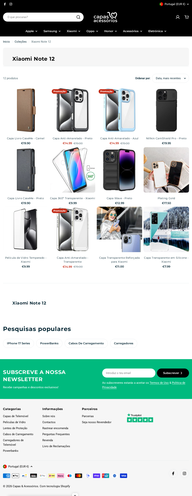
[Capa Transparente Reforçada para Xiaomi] (119, 229)
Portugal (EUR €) (175, 4)
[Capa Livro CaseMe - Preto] (25, 170)
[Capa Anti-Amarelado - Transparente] (72, 229)
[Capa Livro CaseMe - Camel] (25, 110)
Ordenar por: (142, 78)
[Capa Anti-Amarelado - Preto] (72, 110)
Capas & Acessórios (25, 486)
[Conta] (178, 17)
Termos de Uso (159, 382)
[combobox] (43, 17)
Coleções (21, 41)
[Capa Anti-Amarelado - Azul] (119, 110)
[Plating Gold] (166, 170)
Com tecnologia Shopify (55, 486)
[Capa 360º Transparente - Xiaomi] (72, 170)
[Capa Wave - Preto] (119, 170)
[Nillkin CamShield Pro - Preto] (166, 110)
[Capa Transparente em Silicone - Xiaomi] (166, 229)
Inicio (6, 41)
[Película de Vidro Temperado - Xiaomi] (25, 229)
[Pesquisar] (78, 17)
